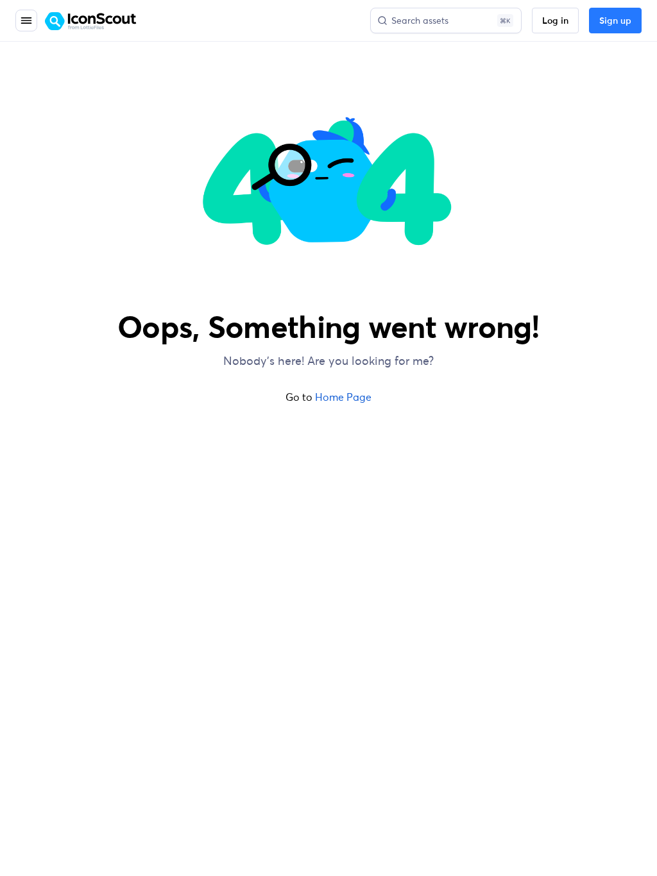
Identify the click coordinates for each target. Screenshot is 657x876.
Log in (555, 21)
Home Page (343, 397)
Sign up (615, 21)
